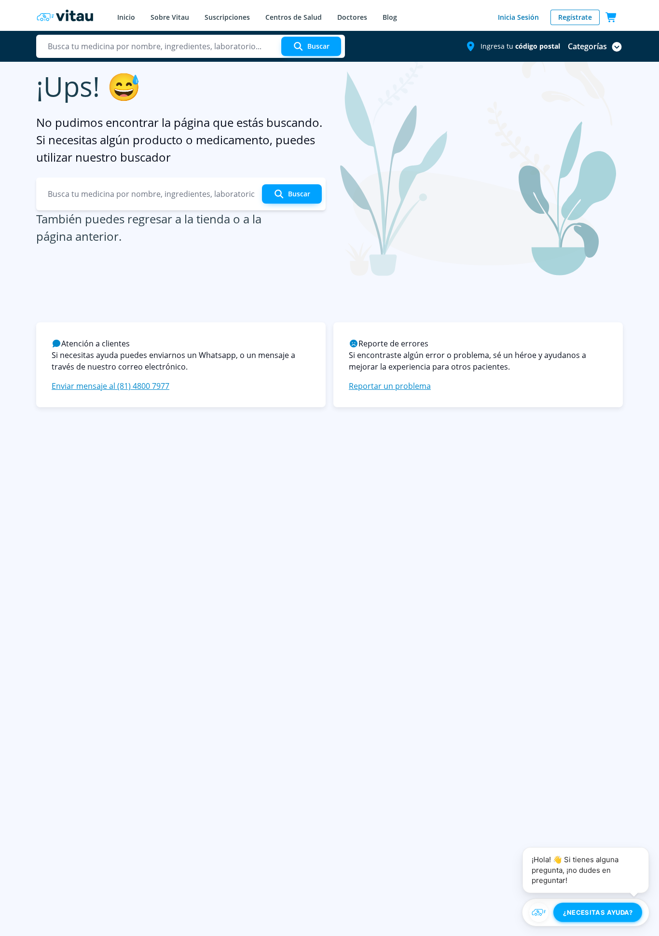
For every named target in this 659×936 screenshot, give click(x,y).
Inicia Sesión (518, 17)
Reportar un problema (390, 386)
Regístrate (575, 17)
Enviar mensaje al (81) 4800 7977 (110, 386)
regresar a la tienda (178, 219)
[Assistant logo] (539, 912)
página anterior (77, 236)
